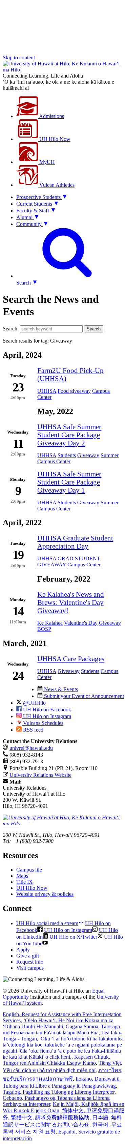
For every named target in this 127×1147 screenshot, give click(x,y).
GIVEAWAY (51, 564)
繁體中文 (50, 1117)
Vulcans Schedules (42, 723)
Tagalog (58, 1092)
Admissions (51, 116)
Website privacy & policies (44, 894)
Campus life (29, 870)
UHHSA (46, 391)
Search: (11, 328)
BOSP (44, 629)
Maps (22, 876)
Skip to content (19, 57)
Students (67, 455)
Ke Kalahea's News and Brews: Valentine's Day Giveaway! (70, 602)
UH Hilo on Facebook (46, 709)
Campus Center (53, 461)
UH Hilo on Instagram (46, 716)
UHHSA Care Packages (70, 659)
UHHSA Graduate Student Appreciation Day (75, 542)
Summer (110, 455)
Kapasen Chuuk (56, 1060)
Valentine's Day (81, 623)
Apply (23, 949)
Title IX (24, 882)
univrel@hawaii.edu (31, 748)
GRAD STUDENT (79, 558)
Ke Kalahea (50, 623)
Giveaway (88, 455)
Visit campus (30, 968)
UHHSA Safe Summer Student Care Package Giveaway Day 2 (69, 435)
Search (94, 328)
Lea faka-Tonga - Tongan (63, 1045)
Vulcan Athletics (56, 185)
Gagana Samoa (61, 1029)
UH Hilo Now (54, 139)
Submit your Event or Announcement (83, 696)
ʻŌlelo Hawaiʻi (58, 1023)
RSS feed (32, 730)
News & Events (60, 689)
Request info (29, 962)
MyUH (46, 162)
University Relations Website (40, 775)
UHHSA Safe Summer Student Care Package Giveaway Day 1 (69, 482)
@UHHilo (34, 703)
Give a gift (27, 956)
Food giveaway (74, 391)
